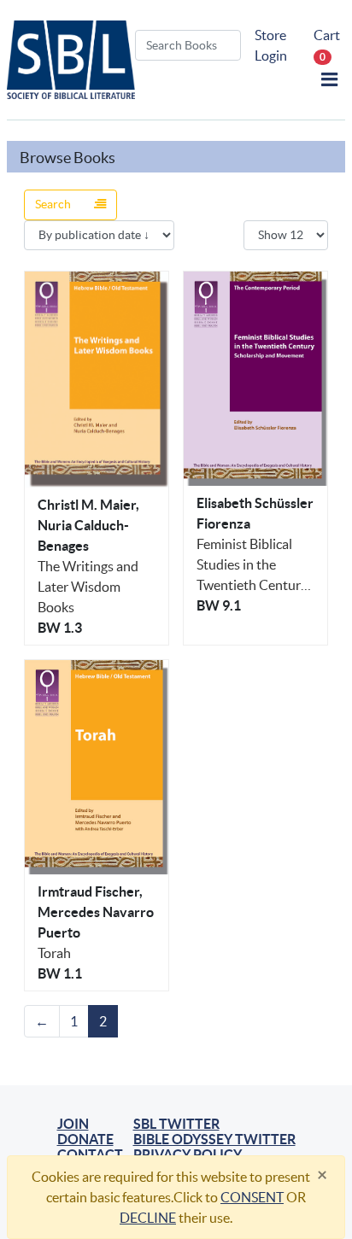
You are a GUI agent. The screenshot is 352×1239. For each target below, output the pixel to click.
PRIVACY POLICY (187, 1154)
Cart (327, 44)
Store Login (271, 45)
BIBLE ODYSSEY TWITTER (214, 1139)
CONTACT (90, 1154)
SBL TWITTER (176, 1123)
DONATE (85, 1139)
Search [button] (54, 204)
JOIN (73, 1123)
